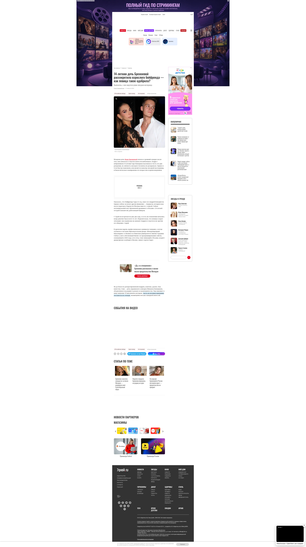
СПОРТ (139, 476)
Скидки (183, 30)
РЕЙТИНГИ (154, 477)
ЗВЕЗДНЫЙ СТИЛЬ (183, 497)
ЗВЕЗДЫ (139, 472)
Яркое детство (149, 30)
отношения (142, 93)
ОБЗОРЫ (167, 477)
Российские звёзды (120, 93)
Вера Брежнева (152, 93)
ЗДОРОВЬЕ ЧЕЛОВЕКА (167, 490)
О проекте (120, 484)
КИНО (167, 469)
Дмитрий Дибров (183, 239)
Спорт (156, 35)
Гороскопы (158, 30)
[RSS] (124, 509)
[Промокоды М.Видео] (145, 431)
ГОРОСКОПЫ (141, 487)
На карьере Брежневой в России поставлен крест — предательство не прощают (156, 383)
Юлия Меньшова (183, 212)
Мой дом (140, 30)
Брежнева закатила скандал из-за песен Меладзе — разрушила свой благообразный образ (121, 384)
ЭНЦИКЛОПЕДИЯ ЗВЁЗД (155, 480)
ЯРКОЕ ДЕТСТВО (154, 509)
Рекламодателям (122, 480)
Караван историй (144, 14)
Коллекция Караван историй (155, 14)
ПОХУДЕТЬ (167, 497)
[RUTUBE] (121, 506)
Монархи (150, 35)
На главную (117, 68)
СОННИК (139, 491)
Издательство (121, 475)
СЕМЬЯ (180, 476)
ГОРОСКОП (140, 489)
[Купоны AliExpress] (156, 431)
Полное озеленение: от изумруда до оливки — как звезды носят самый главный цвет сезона (183, 140)
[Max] (130, 502)
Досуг (165, 30)
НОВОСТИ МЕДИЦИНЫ (168, 494)
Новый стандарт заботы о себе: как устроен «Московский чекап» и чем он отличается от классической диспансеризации (183, 165)
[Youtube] (126, 502)
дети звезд (132, 93)
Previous (116, 431)
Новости (122, 30)
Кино (134, 30)
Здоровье (171, 30)
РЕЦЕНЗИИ (168, 474)
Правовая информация (124, 478)
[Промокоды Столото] (122, 431)
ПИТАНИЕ (167, 499)
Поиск (191, 14)
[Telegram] (128, 506)
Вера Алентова (182, 203)
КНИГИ (153, 491)
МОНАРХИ (140, 474)
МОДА (180, 489)
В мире (161, 35)
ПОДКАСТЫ (154, 493)
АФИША (153, 489)
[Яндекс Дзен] (124, 506)
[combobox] (178, 257)
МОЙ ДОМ (181, 469)
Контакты (120, 482)
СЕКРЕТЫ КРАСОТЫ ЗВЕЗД (183, 494)
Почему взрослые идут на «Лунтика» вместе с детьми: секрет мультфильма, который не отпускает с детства (183, 152)
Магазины (120, 422)
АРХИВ (180, 508)
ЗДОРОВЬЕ (168, 487)
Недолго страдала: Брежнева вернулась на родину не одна (139, 381)
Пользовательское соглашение (145, 539)
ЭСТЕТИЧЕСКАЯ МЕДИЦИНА (169, 502)
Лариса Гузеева (182, 248)
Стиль (177, 30)
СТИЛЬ (180, 487)
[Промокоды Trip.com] (133, 431)
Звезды (129, 30)
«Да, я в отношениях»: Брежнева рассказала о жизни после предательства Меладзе (146, 268)
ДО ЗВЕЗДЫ (140, 493)
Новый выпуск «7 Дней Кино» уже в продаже (290, 543)
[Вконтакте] (119, 502)
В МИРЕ (139, 477)
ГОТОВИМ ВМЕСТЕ (183, 474)
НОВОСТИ (140, 469)
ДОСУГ (153, 487)
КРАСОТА (180, 491)
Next (163, 431)
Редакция (120, 487)
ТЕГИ (138, 508)
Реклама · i (280, 527)
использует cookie (138, 543)
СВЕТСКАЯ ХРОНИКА (154, 473)
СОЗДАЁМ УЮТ (182, 472)
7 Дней (163, 14)
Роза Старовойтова (119, 88)
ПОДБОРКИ (168, 476)
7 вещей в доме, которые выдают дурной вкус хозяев (182, 129)
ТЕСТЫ (153, 495)
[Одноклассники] (123, 502)
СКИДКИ (168, 508)
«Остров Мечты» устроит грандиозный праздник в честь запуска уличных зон (182, 178)
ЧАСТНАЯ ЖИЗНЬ (155, 476)
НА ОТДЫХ (181, 477)
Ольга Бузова (182, 221)
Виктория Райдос (183, 230)
